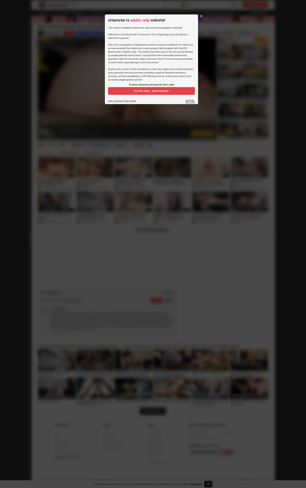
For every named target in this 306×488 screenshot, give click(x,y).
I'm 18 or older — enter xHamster (151, 91)
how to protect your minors (122, 101)
